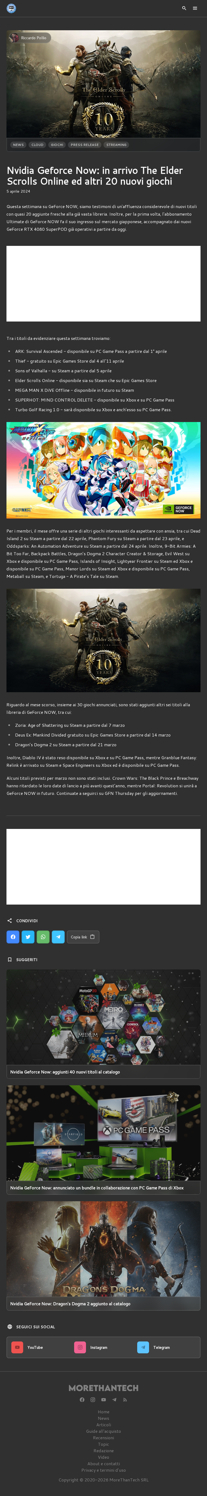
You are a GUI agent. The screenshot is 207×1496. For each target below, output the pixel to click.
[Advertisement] (103, 284)
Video (103, 1457)
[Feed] (125, 1399)
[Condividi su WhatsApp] (43, 937)
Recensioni (103, 1437)
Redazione (104, 1450)
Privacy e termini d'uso (103, 1470)
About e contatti (103, 1463)
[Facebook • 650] (82, 1399)
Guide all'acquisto (103, 1431)
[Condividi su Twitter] (28, 937)
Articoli (103, 1424)
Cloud (37, 144)
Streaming (116, 144)
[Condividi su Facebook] (12, 937)
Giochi (57, 144)
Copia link (79, 937)
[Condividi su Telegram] (58, 937)
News (18, 144)
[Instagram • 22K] (92, 1399)
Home (103, 1411)
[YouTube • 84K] (103, 1399)
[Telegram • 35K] (114, 1399)
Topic (103, 1444)
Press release (85, 144)
